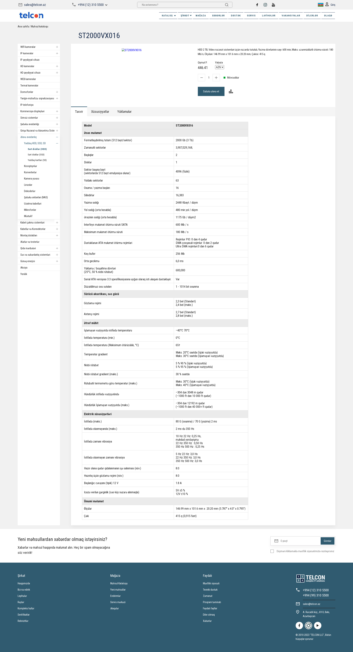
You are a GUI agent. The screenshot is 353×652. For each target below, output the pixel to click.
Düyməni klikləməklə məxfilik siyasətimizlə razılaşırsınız (305, 551)
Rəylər (21, 602)
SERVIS (251, 15)
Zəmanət (207, 595)
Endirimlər (115, 595)
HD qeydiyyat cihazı (30, 72)
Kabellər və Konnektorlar (32, 229)
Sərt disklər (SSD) (36, 154)
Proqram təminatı (212, 602)
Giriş (333, 4)
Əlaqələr (114, 608)
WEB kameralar (28, 79)
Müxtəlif (28, 216)
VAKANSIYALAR (291, 15)
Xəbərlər (207, 620)
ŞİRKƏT (185, 15)
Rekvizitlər (23, 620)
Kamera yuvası (31, 178)
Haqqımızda (24, 583)
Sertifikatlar (24, 614)
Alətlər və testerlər (29, 241)
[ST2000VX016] (132, 50)
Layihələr (268, 15)
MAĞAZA (201, 15)
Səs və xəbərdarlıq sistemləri (35, 254)
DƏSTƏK (236, 15)
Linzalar (28, 184)
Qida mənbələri (28, 248)
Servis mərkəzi (118, 602)
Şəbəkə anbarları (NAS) (36, 197)
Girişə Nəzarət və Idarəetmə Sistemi (38, 130)
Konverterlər (30, 172)
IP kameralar (26, 53)
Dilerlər (312, 15)
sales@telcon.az (35, 5)
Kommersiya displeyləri (32, 111)
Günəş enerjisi (27, 261)
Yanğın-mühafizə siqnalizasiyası (37, 98)
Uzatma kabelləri (32, 203)
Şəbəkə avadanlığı (29, 124)
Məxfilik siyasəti (211, 583)
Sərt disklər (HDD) (37, 149)
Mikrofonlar (30, 209)
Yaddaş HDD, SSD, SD (35, 143)
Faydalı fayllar (210, 608)
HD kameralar (27, 66)
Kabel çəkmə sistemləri (32, 222)
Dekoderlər (29, 191)
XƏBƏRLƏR (218, 15)
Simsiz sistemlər (29, 117)
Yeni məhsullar (118, 589)
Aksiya (23, 267)
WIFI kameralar (27, 46)
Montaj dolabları (28, 235)
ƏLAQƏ (328, 15)
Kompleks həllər (26, 608)
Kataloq (167, 15)
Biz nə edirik (24, 589)
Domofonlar (26, 91)
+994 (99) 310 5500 (316, 595)
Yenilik (23, 274)
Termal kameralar (29, 85)
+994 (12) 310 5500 (91, 5)
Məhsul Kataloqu (119, 583)
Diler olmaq (209, 614)
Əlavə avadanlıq (28, 137)
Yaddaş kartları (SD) (37, 160)
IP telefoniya (26, 104)
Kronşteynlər (30, 166)
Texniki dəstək (210, 589)
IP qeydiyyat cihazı (30, 59)
